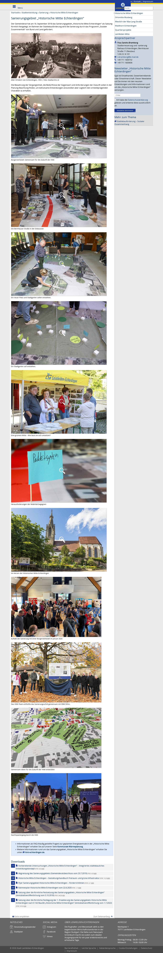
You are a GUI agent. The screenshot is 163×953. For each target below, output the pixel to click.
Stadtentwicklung (29, 12)
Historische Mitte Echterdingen (64, 12)
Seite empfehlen (22, 916)
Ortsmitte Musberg (123, 17)
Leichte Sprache (89, 948)
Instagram (51, 927)
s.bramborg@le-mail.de (127, 57)
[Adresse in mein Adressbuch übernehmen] (115, 42)
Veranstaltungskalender (25, 927)
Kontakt (137, 1)
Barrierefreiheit (71, 948)
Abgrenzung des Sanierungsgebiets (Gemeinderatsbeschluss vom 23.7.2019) (57, 873)
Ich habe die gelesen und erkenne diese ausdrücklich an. (132, 103)
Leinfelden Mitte (122, 34)
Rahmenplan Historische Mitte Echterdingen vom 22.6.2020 (49, 887)
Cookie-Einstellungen (128, 948)
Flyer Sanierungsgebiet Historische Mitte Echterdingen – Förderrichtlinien (56, 883)
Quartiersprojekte (123, 30)
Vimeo (50, 936)
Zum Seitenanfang (101, 916)
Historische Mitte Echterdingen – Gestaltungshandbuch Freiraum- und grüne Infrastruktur (64, 878)
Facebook (51, 931)
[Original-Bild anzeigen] (59, 126)
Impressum (148, 1)
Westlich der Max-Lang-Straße (128, 21)
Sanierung (43, 12)
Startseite (15, 12)
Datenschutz (146, 948)
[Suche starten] (151, 8)
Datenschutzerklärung (138, 100)
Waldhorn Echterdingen (126, 25)
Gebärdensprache (107, 948)
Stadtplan (18, 931)
